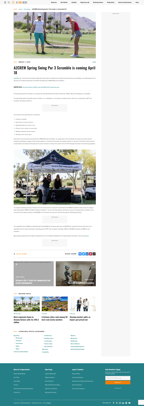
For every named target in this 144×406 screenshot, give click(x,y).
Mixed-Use (74, 338)
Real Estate (27, 9)
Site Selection (48, 346)
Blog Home (22, 254)
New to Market (75, 344)
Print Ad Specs (49, 381)
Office (18, 346)
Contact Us (17, 392)
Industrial (18, 341)
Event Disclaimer (77, 385)
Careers (16, 385)
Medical (73, 336)
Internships (17, 381)
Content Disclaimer (77, 377)
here (87, 236)
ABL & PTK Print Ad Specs (52, 385)
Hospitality (45, 352)
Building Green (48, 338)
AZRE (94, 62)
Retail (17, 349)
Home (20, 9)
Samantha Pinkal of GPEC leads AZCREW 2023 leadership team (40, 87)
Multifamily (74, 341)
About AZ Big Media (19, 374)
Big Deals (16, 336)
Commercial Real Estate (21, 352)
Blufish (49, 403)
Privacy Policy (76, 374)
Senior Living (48, 344)
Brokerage (19, 338)
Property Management (77, 346)
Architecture (48, 336)
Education (45, 349)
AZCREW (16, 78)
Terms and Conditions (78, 389)
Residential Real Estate (77, 349)
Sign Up (118, 382)
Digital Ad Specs (50, 377)
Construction (48, 341)
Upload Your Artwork (51, 389)
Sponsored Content (50, 392)
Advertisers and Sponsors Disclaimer (82, 381)
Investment (19, 343)
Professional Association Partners (23, 389)
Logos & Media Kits (50, 374)
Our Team (16, 377)
